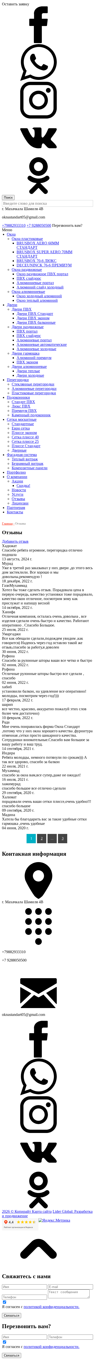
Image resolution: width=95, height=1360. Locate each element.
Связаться (11, 1315)
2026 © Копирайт (17, 1211)
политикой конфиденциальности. (51, 1307)
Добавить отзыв (15, 541)
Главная (7, 523)
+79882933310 (14, 225)
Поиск (8, 197)
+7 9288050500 (39, 225)
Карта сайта (42, 1211)
